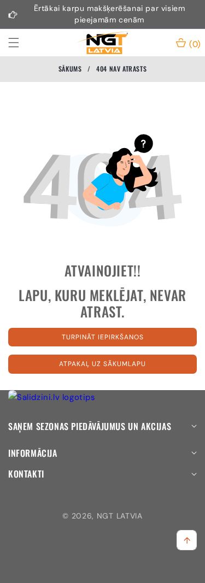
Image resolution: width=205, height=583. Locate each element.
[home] (127, 570)
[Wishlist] (76, 570)
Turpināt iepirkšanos (103, 337)
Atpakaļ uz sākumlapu (102, 364)
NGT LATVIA (120, 516)
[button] (20, 43)
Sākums (70, 68)
